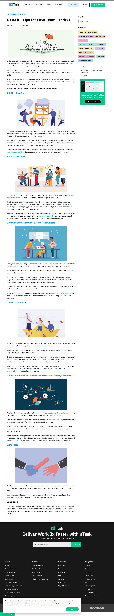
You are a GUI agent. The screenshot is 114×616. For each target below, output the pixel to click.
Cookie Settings (7, 614)
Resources (38, 4)
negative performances (15, 429)
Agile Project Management (88, 32)
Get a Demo (73, 5)
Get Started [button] (76, 544)
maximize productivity (46, 216)
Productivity (100, 48)
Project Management (86, 52)
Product (102, 44)
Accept (72, 609)
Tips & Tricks (100, 56)
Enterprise (58, 4)
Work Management (85, 60)
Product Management (86, 48)
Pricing (49, 4)
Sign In (85, 5)
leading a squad (12, 359)
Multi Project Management (88, 44)
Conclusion (83, 75)
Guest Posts (83, 40)
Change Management (86, 36)
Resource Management (16, 14)
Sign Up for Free (98, 5)
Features (27, 4)
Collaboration (100, 36)
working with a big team (59, 293)
